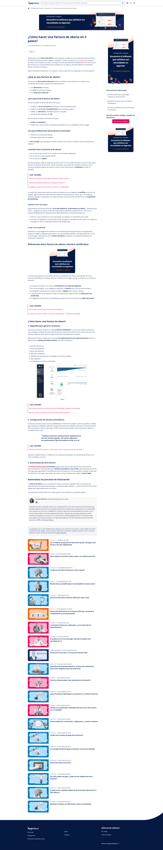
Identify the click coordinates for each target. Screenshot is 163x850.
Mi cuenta (104, 831)
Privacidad (30, 832)
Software (66, 835)
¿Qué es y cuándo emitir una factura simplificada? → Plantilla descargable (55, 314)
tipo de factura (84, 60)
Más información (61, 533)
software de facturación (38, 467)
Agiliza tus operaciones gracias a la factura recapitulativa (49, 187)
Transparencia (31, 835)
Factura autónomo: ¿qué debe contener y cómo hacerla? (49, 178)
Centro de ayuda (106, 835)
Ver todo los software (121, 121)
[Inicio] (28, 8)
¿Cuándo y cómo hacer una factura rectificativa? (46, 309)
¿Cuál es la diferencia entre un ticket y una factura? (47, 183)
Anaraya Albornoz (35, 45)
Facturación (48, 8)
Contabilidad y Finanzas (37, 8)
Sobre (66, 831)
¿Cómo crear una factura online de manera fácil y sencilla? (50, 412)
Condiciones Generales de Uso (36, 839)
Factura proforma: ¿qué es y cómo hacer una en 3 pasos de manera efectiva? (56, 449)
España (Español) (112, 843)
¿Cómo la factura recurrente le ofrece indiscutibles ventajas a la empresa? (55, 408)
